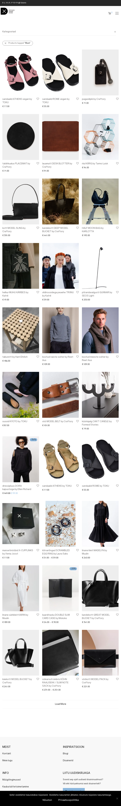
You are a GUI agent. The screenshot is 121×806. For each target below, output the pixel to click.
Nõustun (47, 799)
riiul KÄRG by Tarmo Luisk (95, 164)
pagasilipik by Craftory (94, 99)
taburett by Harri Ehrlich (15, 357)
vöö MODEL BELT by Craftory (57, 421)
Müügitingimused (11, 780)
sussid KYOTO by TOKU (14, 421)
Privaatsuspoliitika (68, 799)
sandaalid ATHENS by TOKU (57, 486)
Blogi (65, 754)
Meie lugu (7, 760)
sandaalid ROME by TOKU (95, 486)
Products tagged (19, 43)
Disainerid (68, 760)
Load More (60, 704)
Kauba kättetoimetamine (15, 787)
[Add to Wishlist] (37, 99)
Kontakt (6, 754)
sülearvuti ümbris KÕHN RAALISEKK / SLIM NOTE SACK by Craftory (55, 682)
